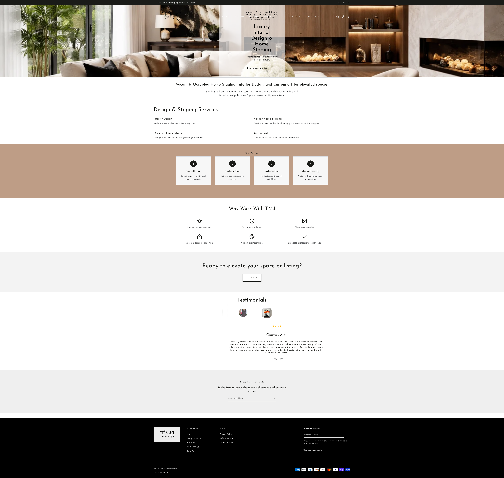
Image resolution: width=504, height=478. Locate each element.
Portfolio (191, 445)
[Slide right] (348, 2)
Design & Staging (195, 441)
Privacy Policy (226, 437)
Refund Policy (226, 441)
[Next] (275, 313)
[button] (337, 16)
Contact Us (252, 278)
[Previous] (229, 313)
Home (189, 437)
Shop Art (191, 454)
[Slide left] (339, 2)
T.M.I (161, 471)
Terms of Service (227, 445)
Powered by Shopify (161, 475)
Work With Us (193, 449)
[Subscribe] (275, 401)
